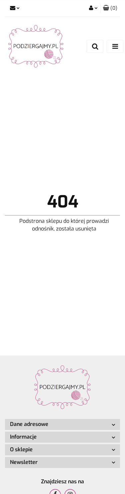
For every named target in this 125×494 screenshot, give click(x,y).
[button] (110, 8)
